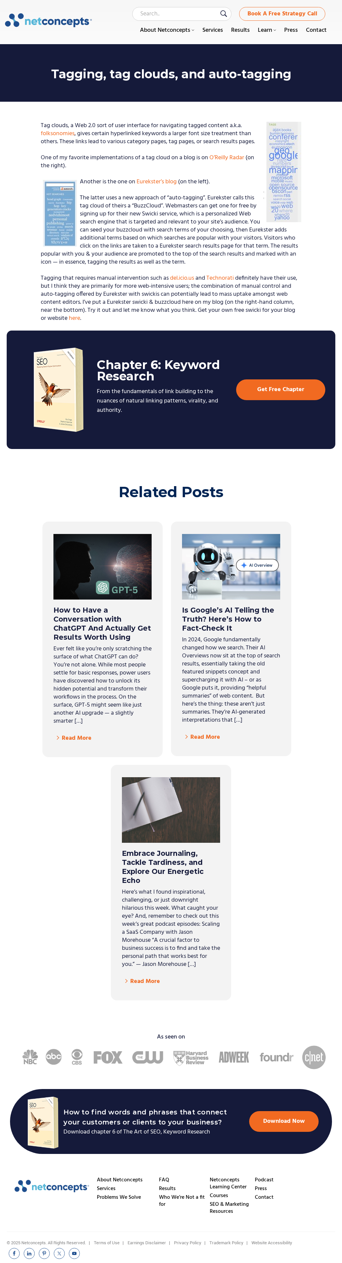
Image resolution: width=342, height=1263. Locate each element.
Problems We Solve (119, 1197)
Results (167, 1188)
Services (106, 1188)
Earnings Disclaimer (147, 1242)
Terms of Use (107, 1242)
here (74, 318)
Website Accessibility (271, 1242)
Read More (77, 738)
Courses (219, 1195)
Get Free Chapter (280, 389)
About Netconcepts (120, 1180)
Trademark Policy (226, 1242)
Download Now (284, 1121)
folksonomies (57, 134)
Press (261, 1188)
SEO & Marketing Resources (229, 1208)
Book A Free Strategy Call (282, 14)
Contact (264, 1197)
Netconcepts (48, 20)
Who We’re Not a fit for (182, 1201)
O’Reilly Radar (226, 158)
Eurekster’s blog (157, 182)
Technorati (220, 278)
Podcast (264, 1180)
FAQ (164, 1180)
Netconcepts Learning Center (228, 1183)
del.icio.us (182, 278)
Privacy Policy (187, 1242)
